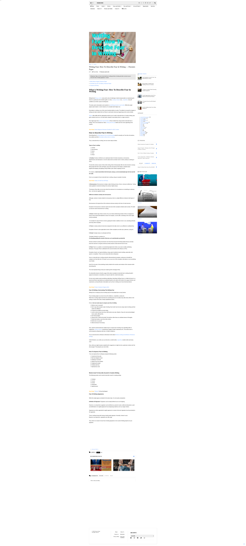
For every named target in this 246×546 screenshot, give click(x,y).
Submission (92, 8)
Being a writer (98, 98)
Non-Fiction (142, 131)
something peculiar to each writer (117, 105)
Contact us (116, 534)
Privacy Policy (116, 536)
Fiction (141, 126)
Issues (141, 129)
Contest (141, 121)
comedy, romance (116, 99)
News (141, 130)
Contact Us (117, 8)
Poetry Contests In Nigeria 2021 (102, 287)
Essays (141, 124)
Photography (142, 133)
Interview (142, 128)
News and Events (127, 6)
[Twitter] (150, 3)
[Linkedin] (145, 3)
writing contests (98, 329)
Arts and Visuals (136, 6)
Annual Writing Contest (144, 117)
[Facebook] (139, 3)
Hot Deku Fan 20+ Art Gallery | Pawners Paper (100, 83)
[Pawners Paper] (100, 3)
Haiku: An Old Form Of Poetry (101, 180)
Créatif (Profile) (143, 123)
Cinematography (143, 120)
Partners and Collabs (108, 8)
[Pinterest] (147, 3)
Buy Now (125, 8)
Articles (94, 64)
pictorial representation (104, 120)
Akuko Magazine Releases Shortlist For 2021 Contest (107, 129)
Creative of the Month (144, 122)
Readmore (140, 186)
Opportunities (145, 6)
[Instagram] (143, 3)
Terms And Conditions (122, 537)
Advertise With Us (95, 449)
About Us (99, 8)
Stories (103, 6)
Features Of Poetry (94, 85)
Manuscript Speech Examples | (147, 215)
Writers (90, 115)
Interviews (153, 6)
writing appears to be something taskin (106, 135)
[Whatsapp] (141, 3)
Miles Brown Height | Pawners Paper (98, 81)
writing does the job (110, 122)
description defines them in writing (106, 137)
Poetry (97, 6)
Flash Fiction (142, 127)
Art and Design (143, 118)
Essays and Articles (116, 6)
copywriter (119, 339)
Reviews (109, 6)
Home (92, 6)
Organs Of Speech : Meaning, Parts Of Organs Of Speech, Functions (146, 198)
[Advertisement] (123, 21)
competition (125, 99)
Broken (96, 391)
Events (141, 125)
